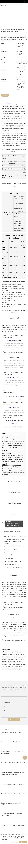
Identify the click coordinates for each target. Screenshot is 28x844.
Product (19, 732)
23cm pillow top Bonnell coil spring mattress (14, 794)
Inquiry (5, 95)
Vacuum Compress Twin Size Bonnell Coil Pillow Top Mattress (13, 814)
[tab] (14, 101)
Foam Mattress (13, 732)
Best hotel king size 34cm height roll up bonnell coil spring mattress (12, 773)
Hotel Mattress (5, 732)
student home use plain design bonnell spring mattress (12, 752)
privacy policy (4, 839)
